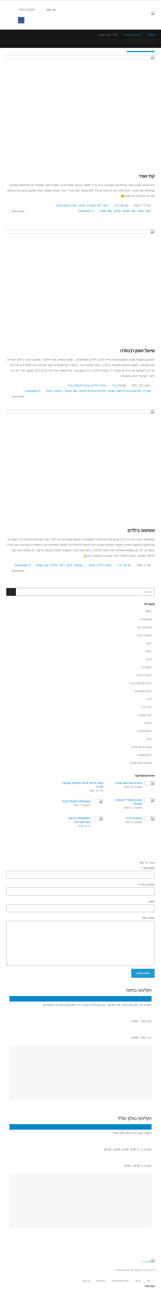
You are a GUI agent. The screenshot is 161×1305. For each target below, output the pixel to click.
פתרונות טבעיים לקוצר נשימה (124, 391)
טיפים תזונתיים (143, 691)
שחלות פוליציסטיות (141, 763)
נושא (152, 901)
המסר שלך (148, 918)
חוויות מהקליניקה (120, 1281)
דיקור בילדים (57, 565)
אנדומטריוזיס (144, 627)
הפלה (148, 651)
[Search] (11, 592)
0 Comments (86, 211)
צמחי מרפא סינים (66, 205)
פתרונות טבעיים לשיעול (92, 391)
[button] (11, 10)
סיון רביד (119, 205)
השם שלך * (148, 868)
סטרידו (147, 391)
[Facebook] (21, 20)
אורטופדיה (146, 619)
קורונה (117, 211)
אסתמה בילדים (141, 530)
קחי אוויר (147, 176)
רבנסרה (58, 391)
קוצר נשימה (129, 211)
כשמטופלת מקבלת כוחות (76, 801)
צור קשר (50, 9)
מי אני (138, 1281)
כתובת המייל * (146, 884)
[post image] (80, 111)
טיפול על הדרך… (132, 818)
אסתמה (78, 565)
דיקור (106, 205)
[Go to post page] (149, 786)
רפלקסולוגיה (144, 755)
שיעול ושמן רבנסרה (137, 350)
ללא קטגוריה (94, 205)
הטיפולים (100, 1281)
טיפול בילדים (99, 385)
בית (149, 1281)
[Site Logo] (144, 15)
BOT (149, 611)
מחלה (81, 205)
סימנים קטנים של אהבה (128, 783)
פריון (149, 739)
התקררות (146, 667)
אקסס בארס (144, 635)
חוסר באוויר (144, 211)
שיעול (49, 391)
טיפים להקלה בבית (79, 385)
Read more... (17, 211)
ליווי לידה (147, 707)
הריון (149, 659)
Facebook (151, 1295)
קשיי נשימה (105, 211)
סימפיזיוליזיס (144, 731)
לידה (149, 699)
